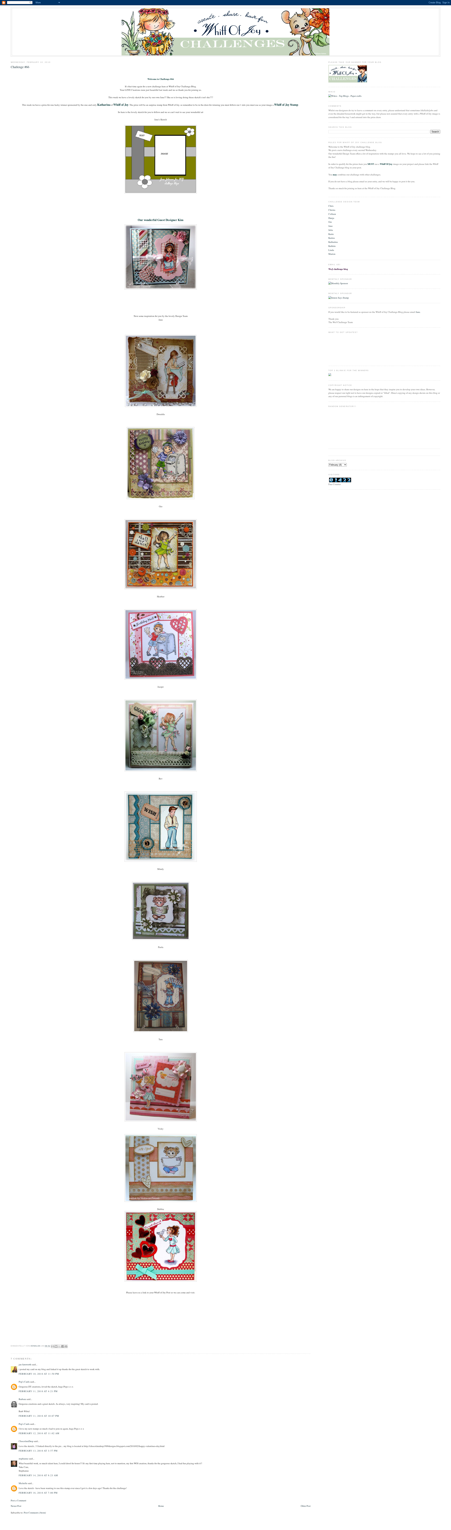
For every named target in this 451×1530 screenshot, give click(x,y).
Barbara (22, 1399)
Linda (331, 250)
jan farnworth (25, 1364)
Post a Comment (18, 1500)
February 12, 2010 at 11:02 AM (39, 1433)
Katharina (333, 242)
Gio (330, 221)
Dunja (331, 218)
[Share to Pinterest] (66, 1346)
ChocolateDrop (26, 1441)
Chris (330, 205)
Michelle (23, 1483)
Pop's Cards (24, 1381)
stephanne (23, 1458)
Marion (331, 253)
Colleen (332, 214)
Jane (330, 225)
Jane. (418, 312)
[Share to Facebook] (62, 1346)
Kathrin (332, 246)
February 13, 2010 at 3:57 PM (38, 1450)
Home (161, 1505)
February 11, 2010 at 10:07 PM (39, 1415)
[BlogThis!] (56, 1346)
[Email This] (52, 1346)
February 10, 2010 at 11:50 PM (39, 1373)
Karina (331, 237)
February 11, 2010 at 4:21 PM (38, 1391)
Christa (331, 209)
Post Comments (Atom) (35, 1512)
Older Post (306, 1505)
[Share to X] (59, 1346)
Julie (330, 230)
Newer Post (16, 1505)
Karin (331, 234)
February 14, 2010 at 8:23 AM (38, 1475)
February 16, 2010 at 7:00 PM (38, 1492)
